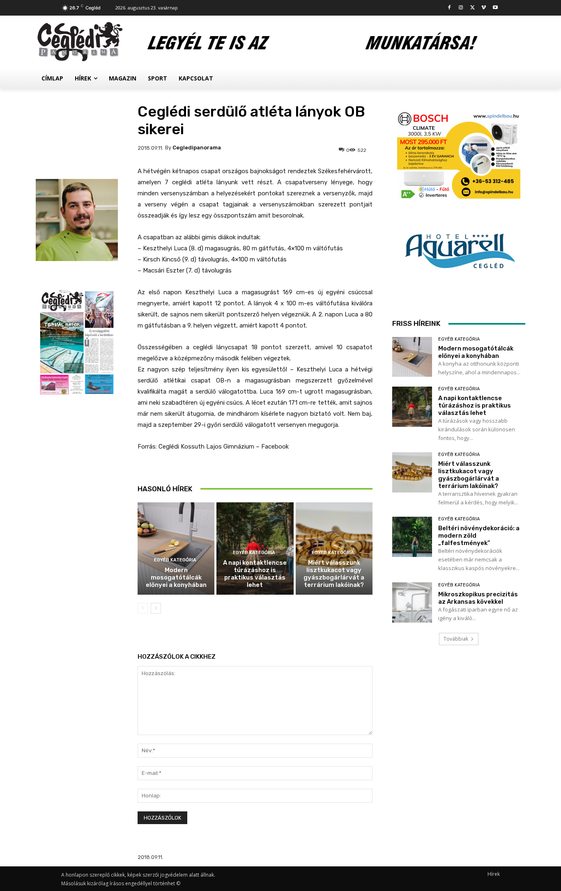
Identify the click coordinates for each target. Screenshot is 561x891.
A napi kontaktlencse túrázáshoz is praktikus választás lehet (255, 574)
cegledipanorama (196, 147)
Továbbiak (456, 638)
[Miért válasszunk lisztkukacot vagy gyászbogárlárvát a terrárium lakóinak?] (412, 472)
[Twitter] (472, 8)
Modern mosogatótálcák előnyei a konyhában (176, 577)
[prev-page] (143, 608)
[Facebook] (449, 8)
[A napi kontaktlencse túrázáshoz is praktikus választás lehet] (412, 406)
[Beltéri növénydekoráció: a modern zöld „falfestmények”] (412, 537)
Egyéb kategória (175, 560)
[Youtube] (495, 8)
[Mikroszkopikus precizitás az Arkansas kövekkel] (412, 602)
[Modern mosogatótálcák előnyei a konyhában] (176, 548)
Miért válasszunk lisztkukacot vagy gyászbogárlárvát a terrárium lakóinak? (333, 574)
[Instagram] (461, 8)
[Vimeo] (483, 8)
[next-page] (156, 608)
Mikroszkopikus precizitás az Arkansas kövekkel (478, 598)
